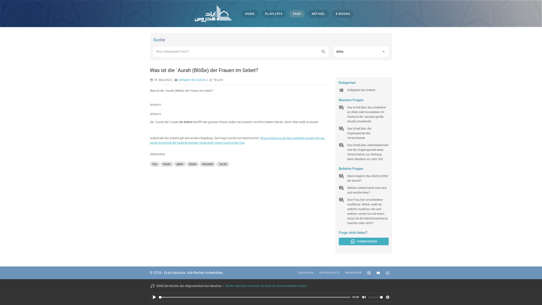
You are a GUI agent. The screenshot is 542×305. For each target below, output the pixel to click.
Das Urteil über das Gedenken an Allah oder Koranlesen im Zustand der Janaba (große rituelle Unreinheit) (366, 114)
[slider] (255, 297)
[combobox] (241, 52)
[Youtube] (378, 273)
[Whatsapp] (387, 273)
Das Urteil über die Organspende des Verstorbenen (359, 133)
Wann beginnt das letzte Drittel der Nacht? (367, 178)
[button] (361, 52)
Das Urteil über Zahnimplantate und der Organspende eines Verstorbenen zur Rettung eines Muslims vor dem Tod (368, 152)
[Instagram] (369, 273)
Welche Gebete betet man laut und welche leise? (367, 190)
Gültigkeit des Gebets (192, 80)
